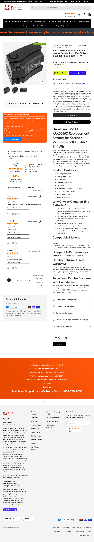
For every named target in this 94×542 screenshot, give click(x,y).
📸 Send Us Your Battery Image (16, 115)
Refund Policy (35, 432)
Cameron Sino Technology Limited (63, 45)
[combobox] (60, 8)
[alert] (25, 103)
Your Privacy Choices (85, 535)
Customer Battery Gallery (58, 1)
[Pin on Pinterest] (66, 338)
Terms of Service (36, 440)
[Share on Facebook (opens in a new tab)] (13, 214)
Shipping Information (53, 418)
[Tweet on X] (59, 338)
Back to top (47, 402)
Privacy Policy (35, 429)
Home (4, 39)
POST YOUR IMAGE (13, 139)
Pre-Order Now (72, 115)
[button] (84, 14)
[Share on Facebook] (62, 338)
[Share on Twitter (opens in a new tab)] (16, 214)
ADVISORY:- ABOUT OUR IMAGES (24, 103)
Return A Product (36, 425)
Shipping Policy (36, 436)
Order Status (35, 421)
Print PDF (59, 344)
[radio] (34, 164)
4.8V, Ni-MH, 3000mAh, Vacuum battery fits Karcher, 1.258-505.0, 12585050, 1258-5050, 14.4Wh (19, 39)
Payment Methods (52, 421)
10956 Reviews (17, 172)
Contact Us (34, 418)
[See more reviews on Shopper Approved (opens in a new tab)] (19, 214)
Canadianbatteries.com (13, 527)
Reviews (33, 443)
